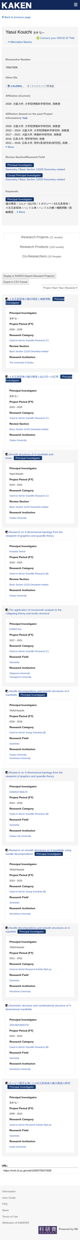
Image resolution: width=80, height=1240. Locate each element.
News (5, 1210)
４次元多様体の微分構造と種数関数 (30, 298)
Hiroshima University (20, 758)
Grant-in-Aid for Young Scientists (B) (27, 732)
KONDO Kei (15, 629)
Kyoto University (17, 1147)
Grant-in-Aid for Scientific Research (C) (29, 340)
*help (71, 38)
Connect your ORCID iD (54, 37)
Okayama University (19, 673)
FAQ (4, 1203)
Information (9, 1191)
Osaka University (18, 440)
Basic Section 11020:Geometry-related (42, 169)
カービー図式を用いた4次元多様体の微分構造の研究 (39, 1083)
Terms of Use (10, 1216)
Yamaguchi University (20, 677)
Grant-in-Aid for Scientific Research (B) (29, 573)
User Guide (9, 1197)
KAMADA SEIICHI (18, 792)
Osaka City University (20, 836)
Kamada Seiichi (17, 551)
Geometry (11, 169)
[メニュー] (75, 4)
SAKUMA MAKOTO (19, 1025)
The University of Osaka (21, 362)
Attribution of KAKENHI (15, 1222)
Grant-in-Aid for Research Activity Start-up (30, 969)
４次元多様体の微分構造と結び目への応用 (33, 376)
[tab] (42, 237)
